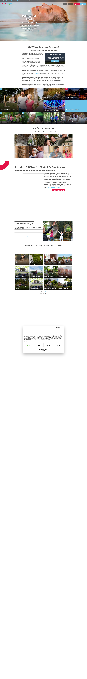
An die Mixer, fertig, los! (21, 239)
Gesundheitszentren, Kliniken (33, 276)
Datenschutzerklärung (52, 58)
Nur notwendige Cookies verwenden (43, 350)
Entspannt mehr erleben (21, 233)
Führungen (65, 288)
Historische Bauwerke (47, 276)
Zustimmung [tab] (28, 330)
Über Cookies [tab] (59, 330)
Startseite (8, 0)
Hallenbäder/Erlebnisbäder (38, 276)
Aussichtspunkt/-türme (52, 288)
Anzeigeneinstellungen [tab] (48, 330)
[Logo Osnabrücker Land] (7, 4)
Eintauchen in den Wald (21, 230)
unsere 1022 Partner (30, 335)
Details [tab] (38, 330)
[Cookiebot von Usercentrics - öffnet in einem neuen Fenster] (56, 328)
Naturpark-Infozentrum (47, 288)
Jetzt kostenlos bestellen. (54, 187)
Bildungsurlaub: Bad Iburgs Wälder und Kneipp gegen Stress (27, 236)
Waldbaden (38, 73)
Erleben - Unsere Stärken (15, 0)
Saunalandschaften (67, 276)
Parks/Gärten (22, 276)
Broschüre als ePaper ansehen (58, 190)
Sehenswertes (17, 276)
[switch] (38, 345)
